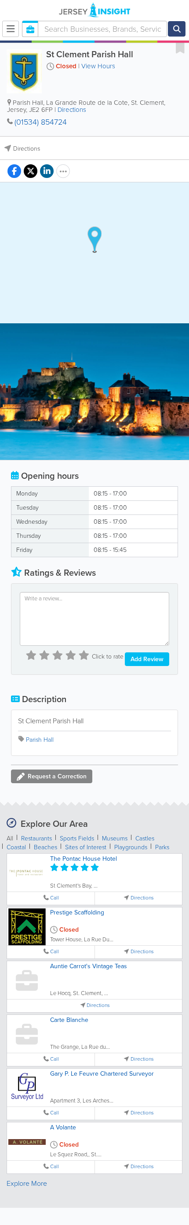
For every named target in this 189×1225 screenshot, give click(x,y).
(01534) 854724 (41, 122)
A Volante (63, 1127)
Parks (162, 847)
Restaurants (36, 838)
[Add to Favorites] (180, 47)
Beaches (45, 847)
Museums (114, 838)
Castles (144, 838)
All (10, 838)
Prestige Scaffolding (77, 912)
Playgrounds (130, 847)
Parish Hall (40, 739)
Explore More (27, 1183)
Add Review (147, 659)
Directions (72, 110)
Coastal (16, 847)
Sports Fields (77, 838)
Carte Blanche (69, 1020)
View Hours (98, 66)
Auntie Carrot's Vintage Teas (88, 966)
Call (54, 898)
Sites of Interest (85, 847)
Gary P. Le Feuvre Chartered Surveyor (102, 1073)
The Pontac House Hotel (83, 858)
